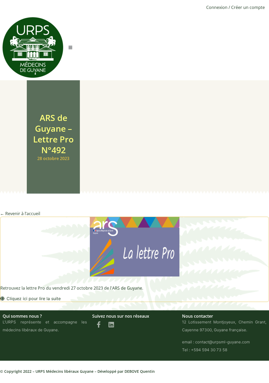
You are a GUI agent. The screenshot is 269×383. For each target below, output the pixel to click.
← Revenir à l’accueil (20, 213)
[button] (70, 47)
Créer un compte (248, 7)
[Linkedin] (111, 324)
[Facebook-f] (98, 324)
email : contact (195, 341)
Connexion (216, 7)
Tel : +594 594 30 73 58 (204, 349)
